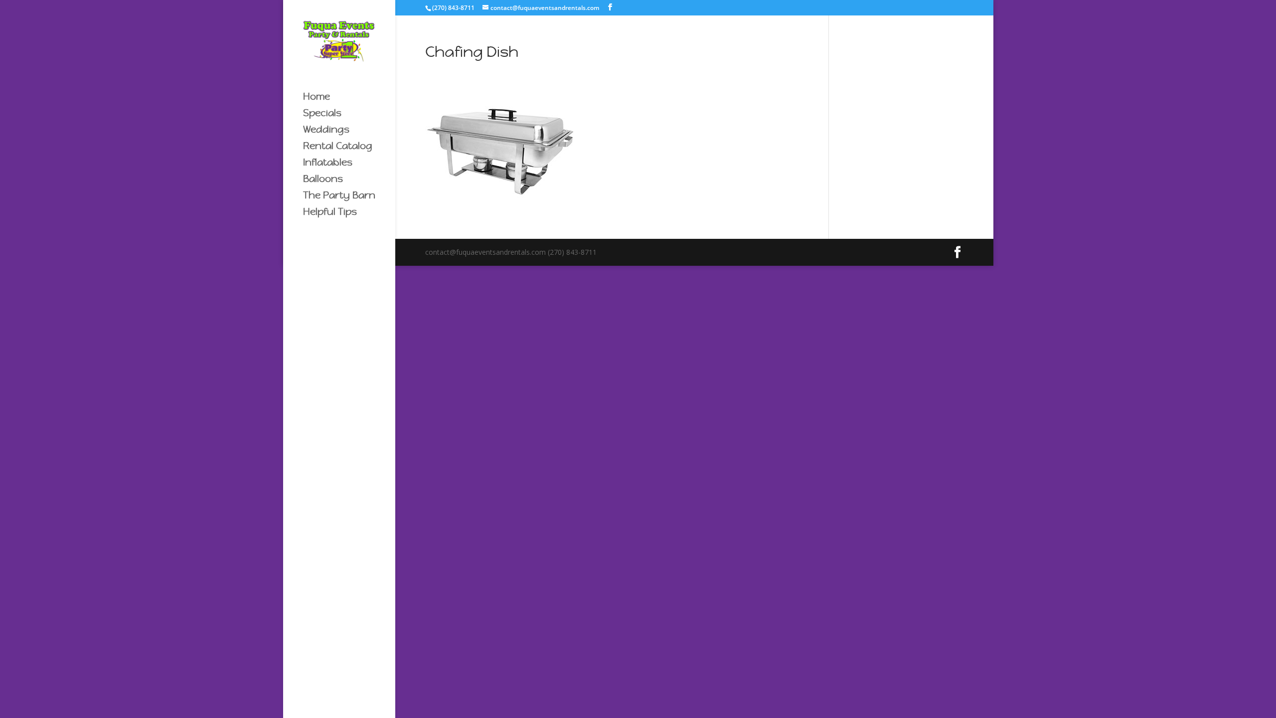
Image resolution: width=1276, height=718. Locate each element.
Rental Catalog (337, 147)
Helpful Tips (330, 212)
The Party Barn (339, 196)
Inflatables (327, 163)
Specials (322, 114)
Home (316, 97)
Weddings (326, 130)
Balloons (323, 179)
